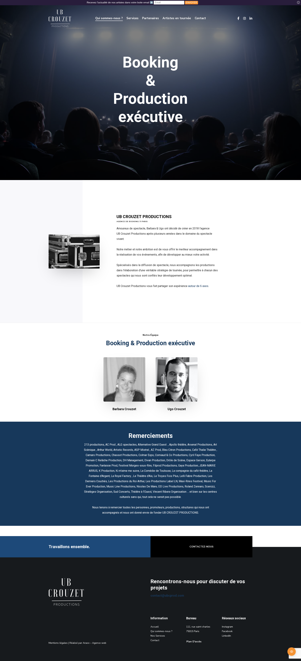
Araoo (86, 643)
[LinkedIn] (249, 18)
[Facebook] (237, 18)
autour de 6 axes (198, 286)
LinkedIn (226, 635)
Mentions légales (58, 643)
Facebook (227, 631)
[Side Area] (291, 651)
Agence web (99, 643)
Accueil (154, 626)
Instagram (227, 626)
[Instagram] (243, 18)
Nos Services (157, 635)
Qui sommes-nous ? (161, 631)
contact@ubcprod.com (167, 595)
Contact (154, 640)
